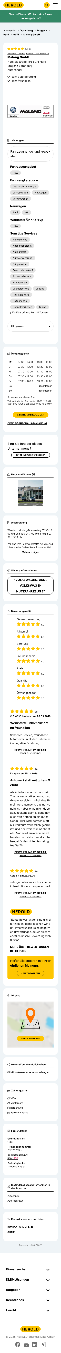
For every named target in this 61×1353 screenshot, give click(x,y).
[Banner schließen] (57, 14)
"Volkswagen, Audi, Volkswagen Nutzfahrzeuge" (30, 585)
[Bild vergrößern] (45, 484)
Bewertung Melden (31, 753)
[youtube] (26, 1344)
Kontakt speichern (20, 1226)
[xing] (43, 1344)
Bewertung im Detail (30, 750)
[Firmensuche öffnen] (47, 5)
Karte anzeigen (30, 1038)
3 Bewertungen (16, 53)
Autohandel (13, 1195)
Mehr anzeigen (30, 552)
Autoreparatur (15, 1200)
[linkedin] (34, 1344)
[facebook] (17, 1344)
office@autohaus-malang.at (27, 423)
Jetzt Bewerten (30, 973)
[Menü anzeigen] (55, 5)
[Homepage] (13, 5)
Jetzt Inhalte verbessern (31, 455)
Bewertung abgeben (37, 53)
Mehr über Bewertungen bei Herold (29, 949)
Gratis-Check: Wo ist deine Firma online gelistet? (30, 16)
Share (11, 1232)
